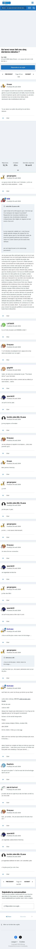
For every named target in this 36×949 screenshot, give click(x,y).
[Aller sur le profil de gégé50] (4, 369)
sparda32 (10, 396)
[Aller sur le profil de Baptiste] (4, 765)
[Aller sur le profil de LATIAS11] (4, 325)
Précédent (9, 74)
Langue (14, 942)
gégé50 (10, 368)
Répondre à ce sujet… (12, 906)
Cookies (22, 942)
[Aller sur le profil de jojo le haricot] (4, 788)
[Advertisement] (18, 29)
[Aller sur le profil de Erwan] (4, 86)
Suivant (28, 74)
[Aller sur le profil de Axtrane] (4, 630)
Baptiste (10, 764)
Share (9, 916)
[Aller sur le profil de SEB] (4, 200)
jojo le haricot (12, 787)
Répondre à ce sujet (18, 67)
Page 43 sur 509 (19, 75)
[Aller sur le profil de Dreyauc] (4, 346)
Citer (7, 118)
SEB (5, 57)
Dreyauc (10, 345)
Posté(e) (14, 87)
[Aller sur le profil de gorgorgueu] (4, 177)
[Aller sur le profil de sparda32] (4, 397)
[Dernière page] (33, 74)
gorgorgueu (11, 176)
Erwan (9, 84)
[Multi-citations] (3, 118)
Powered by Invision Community (18, 946)
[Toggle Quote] (4, 206)
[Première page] (2, 74)
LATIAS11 (10, 324)
